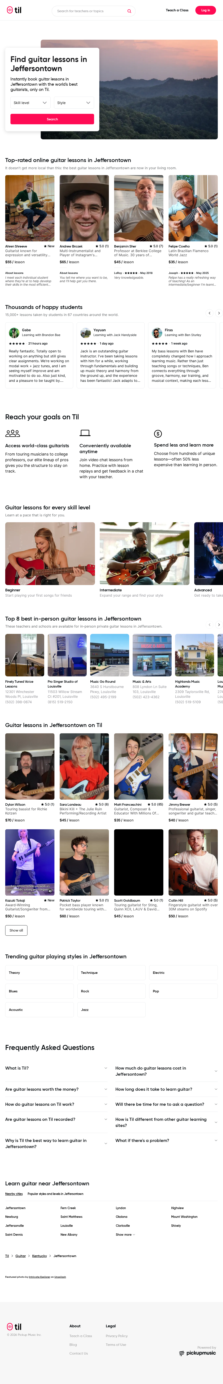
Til (7, 1256)
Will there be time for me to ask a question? (159, 1104)
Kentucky (39, 1256)
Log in (205, 10)
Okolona (121, 1217)
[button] (129, 11)
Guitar (20, 1256)
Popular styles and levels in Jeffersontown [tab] (55, 1194)
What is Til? (17, 1068)
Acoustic (16, 1009)
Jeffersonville (14, 1226)
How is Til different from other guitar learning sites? (161, 1122)
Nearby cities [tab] (13, 1194)
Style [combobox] (61, 103)
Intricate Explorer (39, 1276)
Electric (159, 972)
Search (52, 119)
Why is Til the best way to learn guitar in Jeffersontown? (45, 1143)
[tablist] (111, 1196)
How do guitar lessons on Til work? (39, 1104)
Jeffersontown (15, 1208)
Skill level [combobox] (21, 103)
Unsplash (60, 1276)
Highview (177, 1208)
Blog (73, 1345)
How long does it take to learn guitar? (153, 1089)
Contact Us (78, 1353)
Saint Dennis (14, 1235)
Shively (176, 1226)
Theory (14, 972)
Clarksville (123, 1226)
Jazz (85, 1009)
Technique (89, 972)
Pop (156, 991)
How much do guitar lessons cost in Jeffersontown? (150, 1071)
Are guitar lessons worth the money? (42, 1089)
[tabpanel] (111, 1221)
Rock (85, 991)
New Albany (69, 1235)
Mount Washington (184, 1217)
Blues (13, 991)
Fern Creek (68, 1208)
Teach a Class (177, 10)
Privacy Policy (117, 1336)
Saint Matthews (71, 1217)
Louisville (67, 1226)
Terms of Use (116, 1345)
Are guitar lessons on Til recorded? (40, 1119)
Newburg (11, 1217)
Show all (16, 930)
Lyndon (121, 1208)
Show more (124, 1235)
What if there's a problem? (142, 1140)
